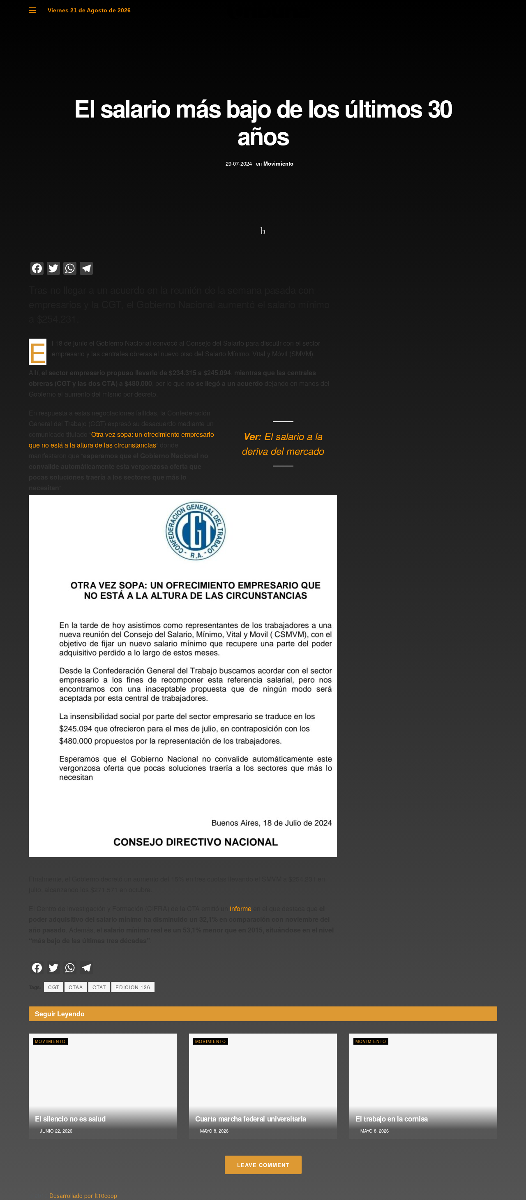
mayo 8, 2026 (213, 1130)
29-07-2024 (239, 163)
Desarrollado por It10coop (83, 1195)
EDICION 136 (132, 986)
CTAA (76, 986)
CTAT (99, 986)
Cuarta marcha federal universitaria (250, 1119)
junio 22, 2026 (55, 1130)
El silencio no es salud (70, 1119)
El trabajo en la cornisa (391, 1119)
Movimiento (278, 163)
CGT (53, 986)
